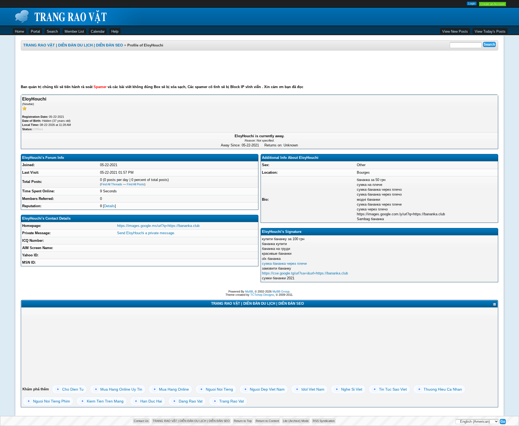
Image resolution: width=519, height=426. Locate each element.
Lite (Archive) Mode (296, 420)
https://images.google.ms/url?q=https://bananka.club (158, 226)
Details (109, 206)
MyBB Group (281, 291)
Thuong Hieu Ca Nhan (440, 389)
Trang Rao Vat (229, 401)
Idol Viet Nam (310, 389)
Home (19, 31)
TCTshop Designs (262, 294)
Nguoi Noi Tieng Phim (49, 401)
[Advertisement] (259, 67)
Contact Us (141, 420)
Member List (74, 31)
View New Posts (455, 31)
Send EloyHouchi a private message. (146, 233)
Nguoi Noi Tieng (216, 389)
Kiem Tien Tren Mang (102, 401)
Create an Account (492, 4)
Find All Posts (135, 184)
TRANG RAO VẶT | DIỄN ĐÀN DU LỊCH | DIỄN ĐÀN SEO (73, 45)
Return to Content (267, 420)
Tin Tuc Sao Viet (390, 389)
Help (114, 31)
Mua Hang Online (171, 389)
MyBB (249, 291)
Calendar (98, 31)
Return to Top (243, 420)
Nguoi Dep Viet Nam (264, 389)
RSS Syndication (324, 420)
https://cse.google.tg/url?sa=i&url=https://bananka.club (305, 273)
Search (52, 31)
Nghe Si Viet (349, 389)
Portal (35, 31)
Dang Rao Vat (187, 401)
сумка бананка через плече (284, 263)
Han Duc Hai (148, 401)
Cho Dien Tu (70, 389)
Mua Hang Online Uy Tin (118, 389)
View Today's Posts (490, 31)
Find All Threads (111, 184)
